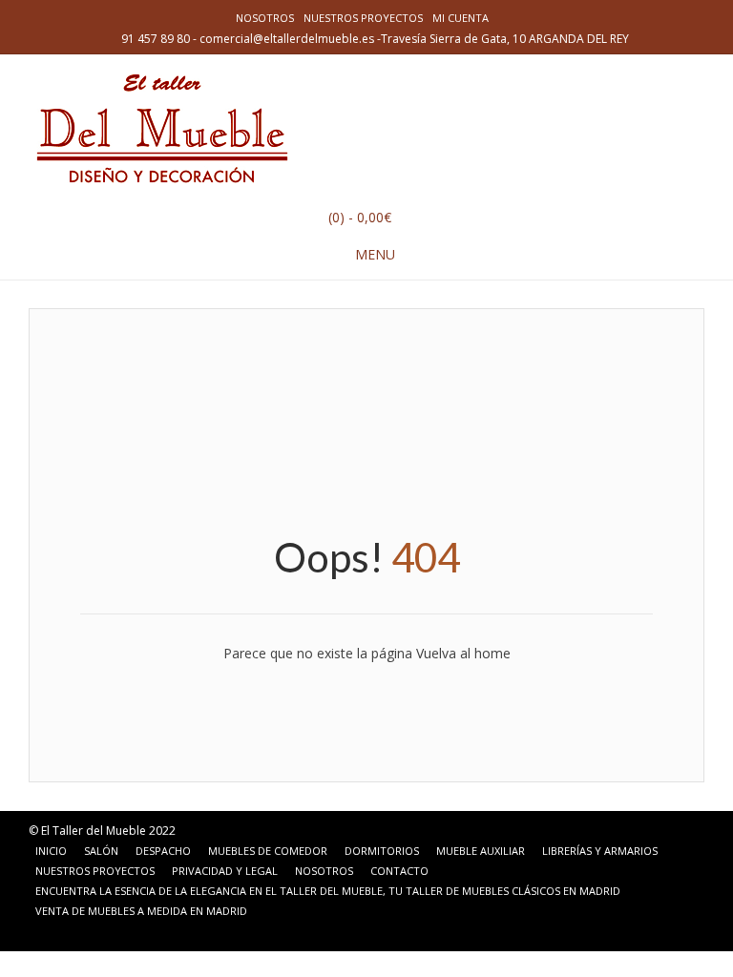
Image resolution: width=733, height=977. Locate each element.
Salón (101, 850)
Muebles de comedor (267, 850)
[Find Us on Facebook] (68, 932)
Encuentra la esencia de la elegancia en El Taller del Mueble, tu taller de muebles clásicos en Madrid (327, 890)
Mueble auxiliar (480, 850)
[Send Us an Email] (46, 932)
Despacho (163, 850)
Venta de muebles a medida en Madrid (141, 911)
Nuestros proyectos (363, 17)
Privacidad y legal (225, 870)
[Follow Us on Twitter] (91, 932)
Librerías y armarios (600, 850)
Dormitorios (382, 850)
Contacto (399, 870)
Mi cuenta (460, 17)
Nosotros (265, 17)
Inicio (51, 850)
